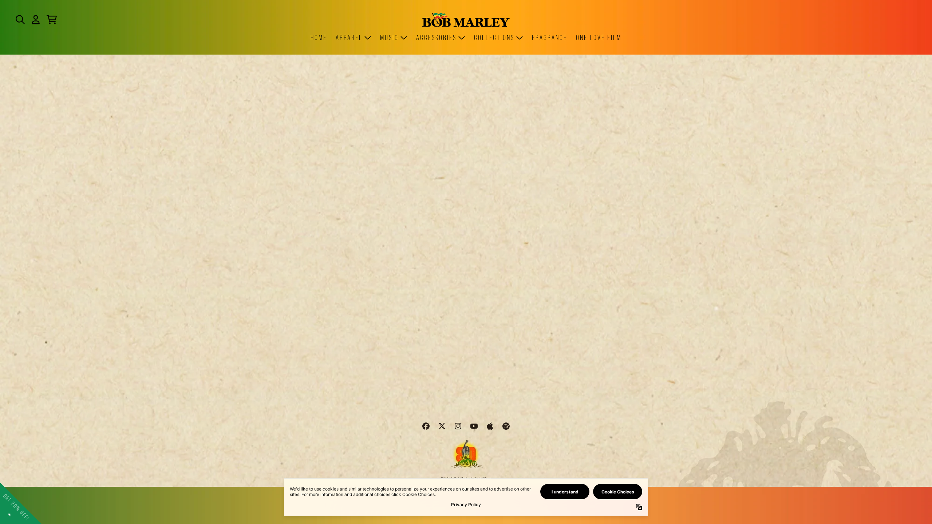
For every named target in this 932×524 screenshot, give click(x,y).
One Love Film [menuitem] (598, 37)
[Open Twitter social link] (442, 426)
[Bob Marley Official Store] (466, 20)
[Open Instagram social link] (458, 426)
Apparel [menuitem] (349, 37)
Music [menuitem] (389, 37)
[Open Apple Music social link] (490, 426)
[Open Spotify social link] (506, 426)
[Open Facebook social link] (426, 426)
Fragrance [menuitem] (549, 37)
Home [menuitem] (319, 37)
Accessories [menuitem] (436, 37)
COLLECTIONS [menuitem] (494, 37)
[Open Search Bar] (20, 20)
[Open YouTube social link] (474, 426)
